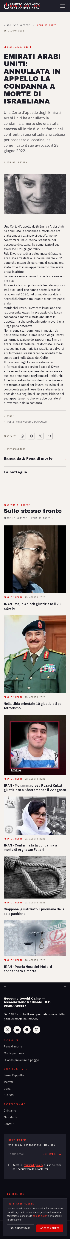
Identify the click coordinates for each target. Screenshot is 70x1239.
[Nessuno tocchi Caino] (22, 6)
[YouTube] (17, 1030)
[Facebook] (27, 1030)
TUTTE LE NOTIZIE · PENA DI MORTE (28, 518)
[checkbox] (9, 1165)
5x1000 (9, 1095)
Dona (7, 1088)
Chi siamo (10, 1110)
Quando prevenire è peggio (21, 1060)
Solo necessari (20, 1228)
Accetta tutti (49, 1228)
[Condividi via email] (49, 436)
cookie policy (40, 1216)
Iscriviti (8, 1082)
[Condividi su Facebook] (31, 436)
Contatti (9, 1124)
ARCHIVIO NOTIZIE (17, 25)
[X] (7, 1030)
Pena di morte (13, 1046)
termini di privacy (33, 1165)
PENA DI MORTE (46, 25)
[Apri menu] (62, 6)
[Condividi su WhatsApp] (22, 436)
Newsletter (11, 1117)
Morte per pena (14, 1053)
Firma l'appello (14, 1075)
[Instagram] (36, 1030)
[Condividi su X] (40, 436)
